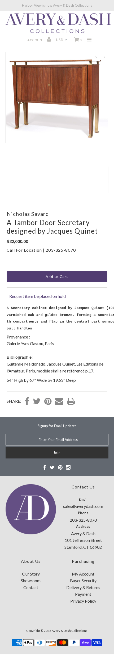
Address (83, 526)
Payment (83, 594)
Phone (83, 513)
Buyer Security (83, 580)
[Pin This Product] (47, 401)
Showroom (31, 580)
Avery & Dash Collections (69, 631)
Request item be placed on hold (37, 296)
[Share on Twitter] (37, 401)
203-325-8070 (61, 249)
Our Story (31, 573)
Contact (30, 587)
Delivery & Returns (83, 587)
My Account (83, 573)
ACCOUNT (36, 40)
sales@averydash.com (83, 506)
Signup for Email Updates (57, 426)
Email (83, 499)
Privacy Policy (83, 600)
